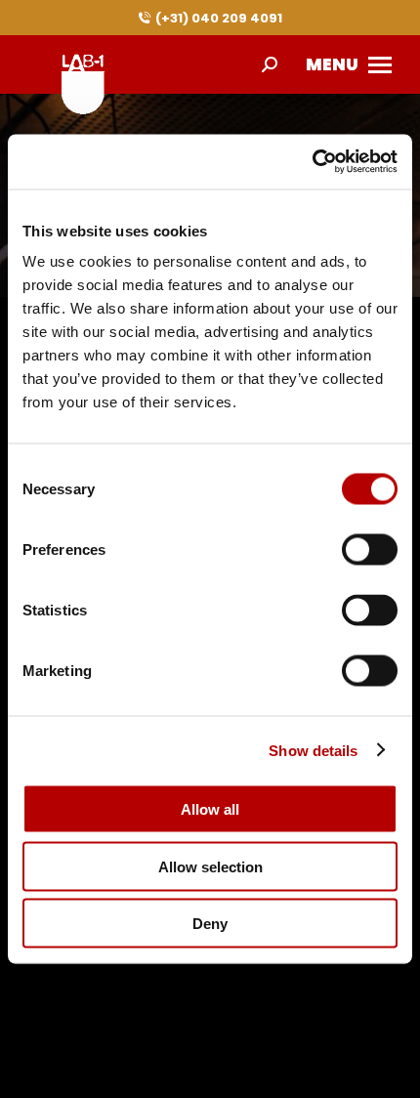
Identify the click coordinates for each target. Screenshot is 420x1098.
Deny (210, 923)
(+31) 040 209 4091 (218, 18)
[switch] (370, 550)
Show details (313, 749)
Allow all (210, 809)
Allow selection (210, 866)
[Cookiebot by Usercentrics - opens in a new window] (312, 162)
